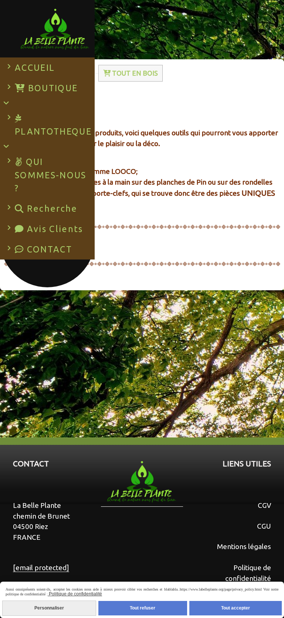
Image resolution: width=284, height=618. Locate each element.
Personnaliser (49, 608)
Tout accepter (235, 608)
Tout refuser (142, 608)
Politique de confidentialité (75, 593)
